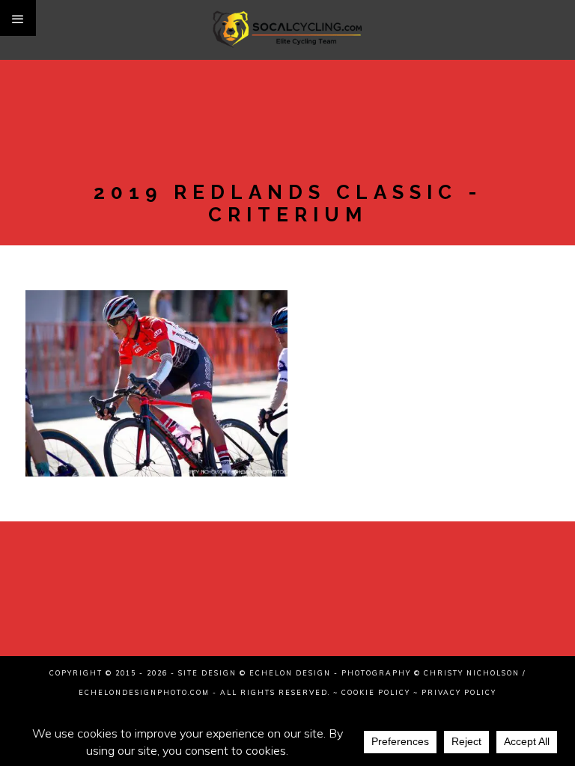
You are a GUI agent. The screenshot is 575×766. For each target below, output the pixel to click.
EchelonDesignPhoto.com (144, 692)
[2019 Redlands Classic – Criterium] (156, 341)
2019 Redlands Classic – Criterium (156, 388)
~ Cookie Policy (371, 692)
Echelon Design (290, 673)
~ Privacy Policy (454, 692)
